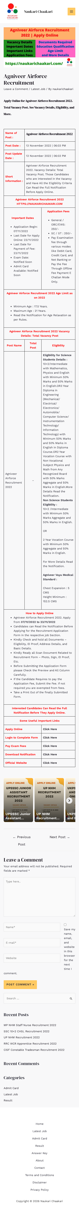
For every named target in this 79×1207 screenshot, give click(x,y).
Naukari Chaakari (38, 11)
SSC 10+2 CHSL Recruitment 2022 (26, 1031)
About (40, 1160)
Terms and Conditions (39, 1175)
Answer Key (39, 1153)
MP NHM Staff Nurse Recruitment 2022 (30, 1025)
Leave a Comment (16, 89)
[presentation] (69, 800)
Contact (39, 1167)
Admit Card (11, 1088)
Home (40, 1123)
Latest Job (38, 89)
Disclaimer (40, 1182)
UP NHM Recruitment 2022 (22, 1037)
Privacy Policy (39, 1189)
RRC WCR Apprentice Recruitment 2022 (30, 1043)
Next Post (60, 837)
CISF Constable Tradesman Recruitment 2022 (34, 1050)
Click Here (50, 729)
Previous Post (22, 838)
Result (8, 1100)
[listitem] (18, 800)
